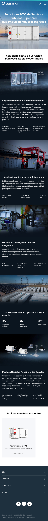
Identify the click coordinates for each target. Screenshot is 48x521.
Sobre (4, 492)
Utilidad (5, 479)
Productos (6, 486)
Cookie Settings (30, 517)
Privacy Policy (19, 517)
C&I (3, 472)
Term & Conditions (8, 517)
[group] (18, 437)
